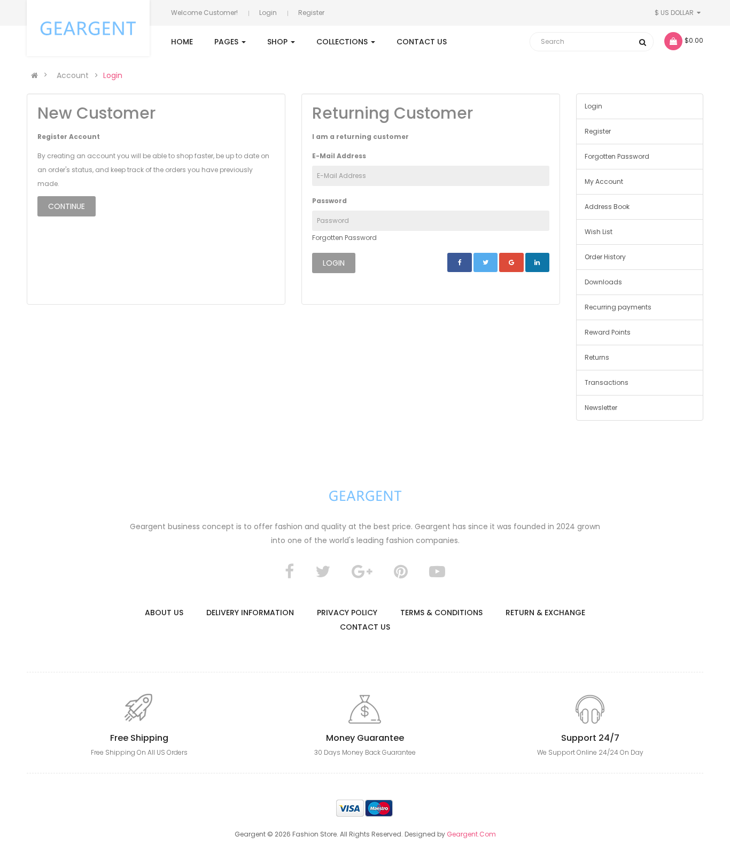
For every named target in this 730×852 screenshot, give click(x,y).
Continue (66, 206)
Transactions (606, 382)
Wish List (598, 231)
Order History (605, 256)
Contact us (365, 627)
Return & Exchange (545, 612)
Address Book (607, 206)
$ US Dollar (676, 12)
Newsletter (601, 407)
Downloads (603, 281)
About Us (164, 612)
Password (329, 200)
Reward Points (608, 332)
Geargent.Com (471, 834)
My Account (604, 181)
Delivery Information (250, 612)
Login (268, 12)
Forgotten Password (344, 237)
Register (311, 12)
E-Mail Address (339, 155)
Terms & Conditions (441, 612)
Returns (597, 357)
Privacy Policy (347, 612)
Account (73, 75)
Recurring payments (618, 307)
